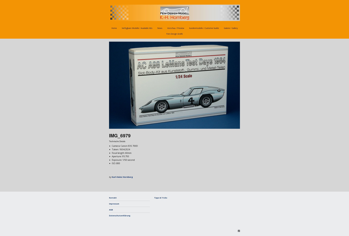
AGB (111, 210)
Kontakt (113, 198)
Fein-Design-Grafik (174, 34)
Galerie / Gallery (231, 28)
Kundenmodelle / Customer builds (204, 28)
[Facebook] (239, 231)
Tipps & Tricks (160, 198)
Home (114, 28)
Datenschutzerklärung (119, 215)
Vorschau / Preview (175, 28)
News (159, 28)
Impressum (114, 204)
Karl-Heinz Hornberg (122, 177)
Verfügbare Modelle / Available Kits (137, 28)
